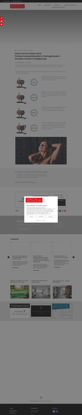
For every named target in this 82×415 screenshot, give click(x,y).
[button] (1, 17)
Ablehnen (31, 216)
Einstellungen (41, 216)
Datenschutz (38, 220)
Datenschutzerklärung (30, 213)
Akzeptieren (51, 216)
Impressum (44, 220)
